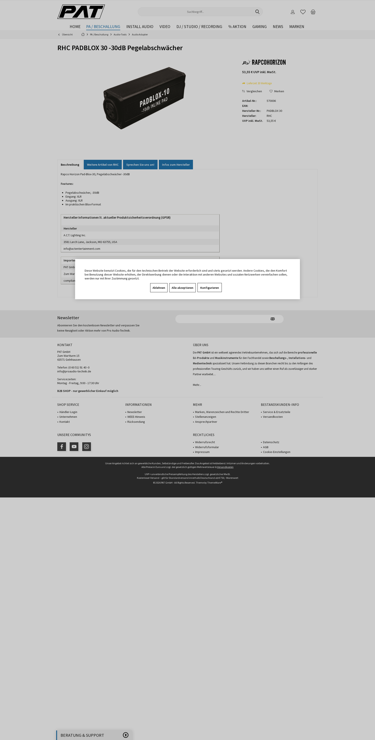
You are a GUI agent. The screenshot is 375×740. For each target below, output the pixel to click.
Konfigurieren (209, 288)
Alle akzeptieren (182, 288)
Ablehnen (159, 288)
